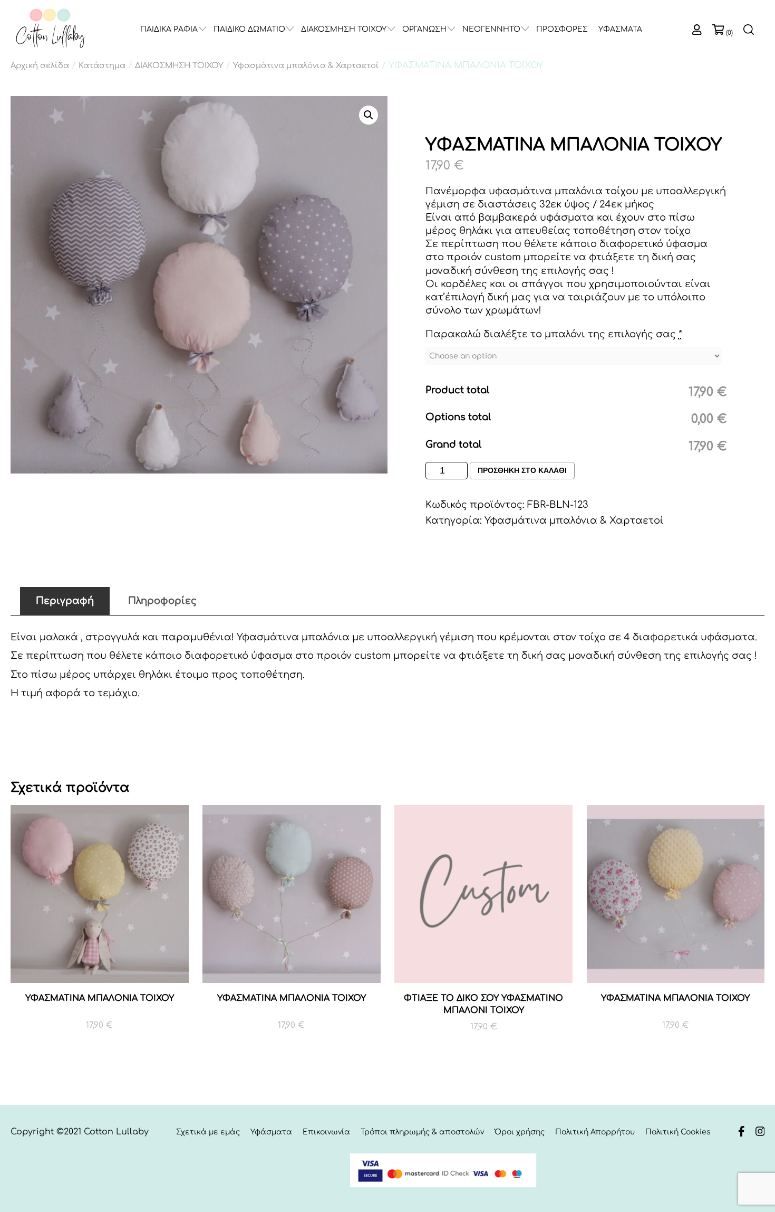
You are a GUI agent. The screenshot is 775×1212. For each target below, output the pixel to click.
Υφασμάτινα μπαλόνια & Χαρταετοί (306, 65)
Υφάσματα (271, 1132)
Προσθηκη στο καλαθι (522, 470)
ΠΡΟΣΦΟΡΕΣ (562, 29)
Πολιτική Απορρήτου (595, 1132)
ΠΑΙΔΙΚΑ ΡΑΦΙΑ (169, 29)
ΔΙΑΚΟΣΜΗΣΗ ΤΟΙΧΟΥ (343, 29)
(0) (729, 32)
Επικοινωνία (326, 1132)
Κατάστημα (102, 65)
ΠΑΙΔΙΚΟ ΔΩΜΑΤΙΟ (249, 29)
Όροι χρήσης (520, 1132)
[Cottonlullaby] (50, 28)
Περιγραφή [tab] (65, 600)
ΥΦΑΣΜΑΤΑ (620, 29)
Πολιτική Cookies (678, 1132)
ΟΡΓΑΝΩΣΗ (424, 29)
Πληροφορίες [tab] (162, 600)
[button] (368, 115)
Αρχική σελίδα (40, 65)
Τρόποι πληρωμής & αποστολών (422, 1132)
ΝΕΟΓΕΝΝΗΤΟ (491, 29)
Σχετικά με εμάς (208, 1132)
